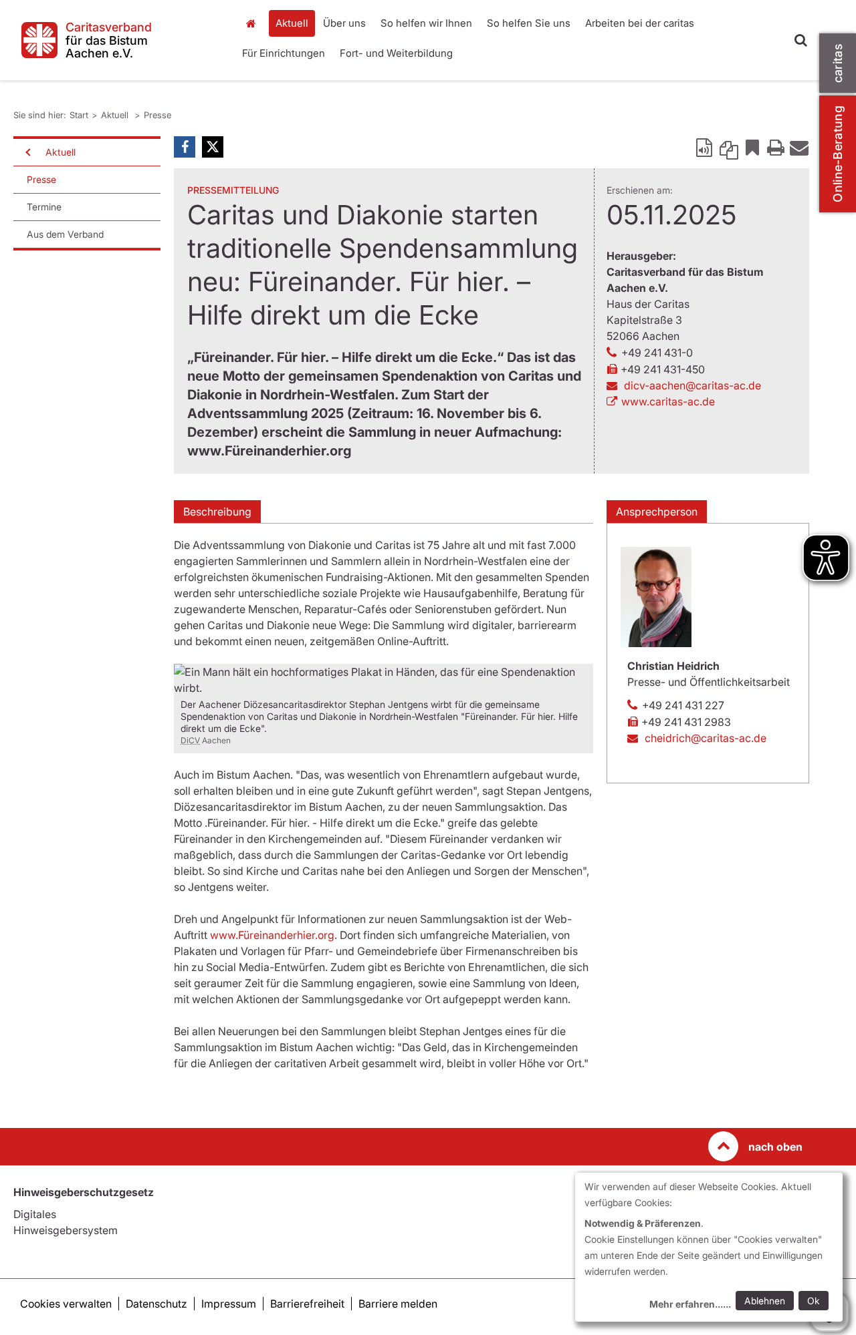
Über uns (344, 23)
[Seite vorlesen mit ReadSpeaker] (706, 147)
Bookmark (752, 147)
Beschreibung (217, 511)
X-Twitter (212, 147)
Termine (44, 206)
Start (252, 23)
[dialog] (709, 1247)
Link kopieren (729, 147)
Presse (157, 115)
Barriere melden (397, 1303)
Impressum (228, 1303)
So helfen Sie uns (528, 23)
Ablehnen (764, 1300)
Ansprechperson (657, 511)
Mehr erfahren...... (690, 1304)
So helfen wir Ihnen (426, 23)
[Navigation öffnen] (26, 152)
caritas (838, 63)
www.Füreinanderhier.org (272, 935)
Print (776, 147)
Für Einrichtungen (283, 53)
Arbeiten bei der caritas (639, 23)
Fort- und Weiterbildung (396, 53)
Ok (813, 1300)
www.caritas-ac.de (668, 401)
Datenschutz (156, 1303)
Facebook (184, 147)
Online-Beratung (838, 154)
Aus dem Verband (65, 234)
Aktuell (292, 23)
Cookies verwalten (66, 1303)
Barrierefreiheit (307, 1303)
